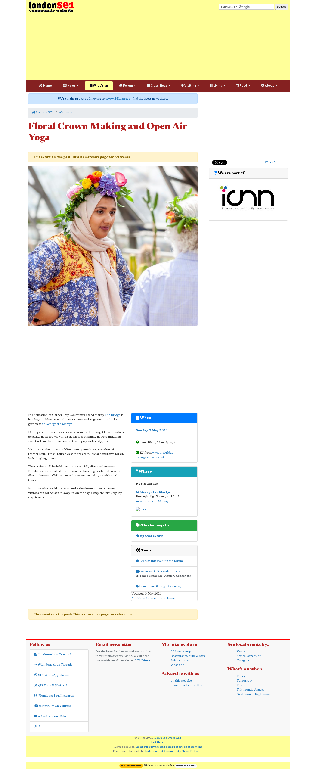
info (139, 501)
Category (243, 660)
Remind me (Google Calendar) (160, 586)
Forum (127, 85)
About (269, 85)
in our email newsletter (187, 685)
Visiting (190, 85)
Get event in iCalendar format (160, 571)
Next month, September (254, 694)
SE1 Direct (142, 660)
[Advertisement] (158, 46)
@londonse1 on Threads (54, 664)
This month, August (250, 689)
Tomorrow (244, 680)
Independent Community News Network (174, 751)
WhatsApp (272, 162)
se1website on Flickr (51, 716)
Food (243, 85)
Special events (151, 536)
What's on (100, 85)
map (166, 501)
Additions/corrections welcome (153, 598)
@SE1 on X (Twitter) (52, 685)
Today (241, 676)
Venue (241, 651)
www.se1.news (186, 766)
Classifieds (159, 85)
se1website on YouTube (54, 705)
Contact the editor (158, 742)
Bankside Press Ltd (167, 737)
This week (244, 685)
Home (47, 85)
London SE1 (44, 112)
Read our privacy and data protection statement (169, 746)
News (71, 85)
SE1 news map (181, 651)
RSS (40, 726)
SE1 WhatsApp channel (53, 675)
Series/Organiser (249, 655)
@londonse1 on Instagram (55, 695)
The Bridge (112, 415)
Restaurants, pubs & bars (188, 655)
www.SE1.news (117, 98)
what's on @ (152, 501)
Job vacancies (180, 660)
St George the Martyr (57, 424)
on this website (181, 680)
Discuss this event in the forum (161, 561)
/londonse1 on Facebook (54, 654)
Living (218, 85)
